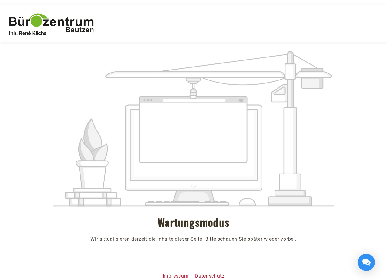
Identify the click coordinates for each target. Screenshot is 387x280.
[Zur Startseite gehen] (51, 24)
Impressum (176, 276)
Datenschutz (210, 276)
